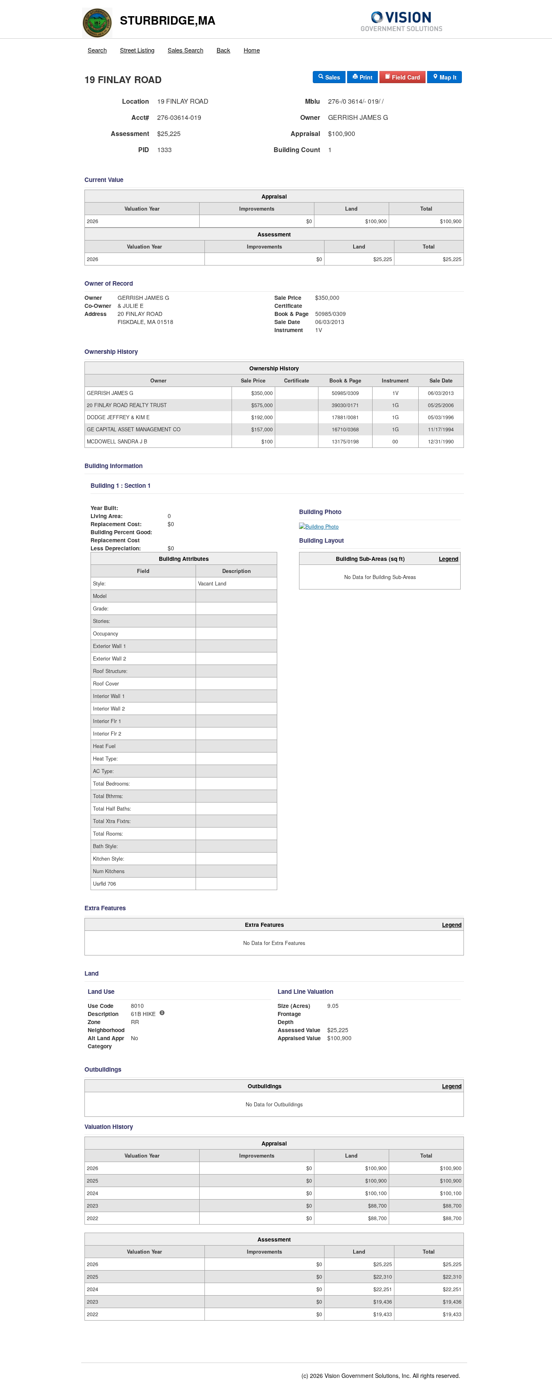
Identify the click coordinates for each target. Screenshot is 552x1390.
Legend (448, 558)
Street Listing (137, 50)
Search (97, 50)
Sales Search (185, 50)
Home (252, 50)
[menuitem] (97, 48)
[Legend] (162, 1013)
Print (365, 77)
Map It (447, 77)
